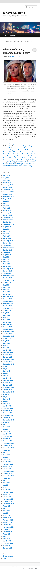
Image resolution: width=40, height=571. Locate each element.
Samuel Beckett (21, 162)
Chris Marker (25, 148)
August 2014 (7, 506)
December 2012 (8, 548)
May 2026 (6, 178)
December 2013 (8, 525)
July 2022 (6, 285)
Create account (8, 556)
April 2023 (6, 264)
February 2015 (8, 492)
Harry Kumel (31, 154)
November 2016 (8, 443)
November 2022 (8, 275)
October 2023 (7, 250)
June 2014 (6, 511)
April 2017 (6, 431)
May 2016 (6, 457)
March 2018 (7, 406)
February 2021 (8, 324)
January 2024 (7, 243)
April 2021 (6, 320)
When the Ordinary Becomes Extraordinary (16, 51)
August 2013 (7, 534)
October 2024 (7, 222)
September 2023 (8, 252)
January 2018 (7, 410)
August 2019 (7, 366)
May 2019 (6, 373)
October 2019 (7, 362)
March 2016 (7, 462)
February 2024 (8, 241)
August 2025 (7, 199)
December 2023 (8, 245)
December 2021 (8, 301)
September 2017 (8, 420)
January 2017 (7, 438)
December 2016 (8, 441)
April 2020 (6, 348)
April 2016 (6, 459)
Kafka (24, 158)
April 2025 (6, 208)
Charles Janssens (14, 148)
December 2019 (8, 357)
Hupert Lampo (17, 156)
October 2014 (7, 501)
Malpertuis (24, 160)
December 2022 (8, 273)
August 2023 (7, 255)
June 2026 (6, 175)
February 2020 (8, 352)
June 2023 (6, 259)
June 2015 (6, 483)
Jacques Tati (7, 158)
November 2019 (8, 359)
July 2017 (6, 424)
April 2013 (6, 539)
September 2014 (8, 504)
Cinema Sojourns (14, 13)
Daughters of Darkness (17, 150)
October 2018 (7, 390)
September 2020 (8, 336)
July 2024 (6, 229)
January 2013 (7, 546)
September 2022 (8, 280)
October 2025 (7, 194)
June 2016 (6, 455)
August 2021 (7, 310)
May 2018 (6, 401)
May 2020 (6, 345)
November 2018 (8, 387)
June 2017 (6, 427)
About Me (13, 35)
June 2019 (6, 371)
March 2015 (7, 490)
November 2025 (8, 192)
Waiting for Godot (22, 164)
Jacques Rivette (27, 156)
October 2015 (7, 473)
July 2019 (6, 369)
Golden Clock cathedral (10, 154)
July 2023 (6, 257)
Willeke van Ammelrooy (14, 166)
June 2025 (6, 203)
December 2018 (8, 385)
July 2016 (6, 452)
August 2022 (7, 282)
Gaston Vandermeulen (27, 152)
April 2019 (6, 376)
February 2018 (8, 408)
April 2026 (6, 180)
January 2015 (7, 494)
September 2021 (8, 308)
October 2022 (7, 278)
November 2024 (8, 220)
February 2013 (8, 543)
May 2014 (6, 513)
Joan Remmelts (17, 158)
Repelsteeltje (11, 162)
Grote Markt (22, 154)
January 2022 (7, 299)
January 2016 (7, 466)
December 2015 (8, 469)
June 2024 (6, 231)
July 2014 (6, 508)
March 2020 (7, 350)
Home (5, 35)
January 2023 (7, 271)
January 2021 (7, 327)
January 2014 (7, 522)
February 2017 (8, 436)
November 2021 (8, 303)
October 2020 (7, 334)
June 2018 (6, 399)
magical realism (15, 160)
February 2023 (8, 269)
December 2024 (8, 217)
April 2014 (6, 515)
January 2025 (7, 215)
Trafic (15, 164)
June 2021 (6, 315)
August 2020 (7, 338)
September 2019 (8, 364)
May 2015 (6, 485)
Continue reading (9, 144)
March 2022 (7, 294)
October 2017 (7, 418)
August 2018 (7, 394)
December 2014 (8, 497)
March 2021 (7, 322)
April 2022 (6, 292)
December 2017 (8, 413)
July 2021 (6, 313)
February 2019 (8, 380)
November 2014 (8, 499)
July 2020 (6, 341)
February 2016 (8, 464)
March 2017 (7, 434)
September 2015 (8, 476)
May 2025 (6, 206)
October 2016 (7, 445)
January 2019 (7, 383)
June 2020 (6, 343)
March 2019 (7, 378)
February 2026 (8, 185)
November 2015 (8, 471)
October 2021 (7, 306)
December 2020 (8, 329)
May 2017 (6, 429)
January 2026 (7, 187)
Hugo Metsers (7, 156)
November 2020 (8, 331)
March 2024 (7, 238)
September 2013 (8, 532)
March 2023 (7, 266)
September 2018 (8, 392)
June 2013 (6, 536)
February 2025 (8, 213)
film (10, 146)
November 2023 (8, 248)
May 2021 (6, 317)
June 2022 (6, 287)
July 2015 (6, 480)
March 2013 (7, 541)
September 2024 (8, 224)
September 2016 (8, 448)
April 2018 (6, 404)
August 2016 (7, 450)
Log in (5, 558)
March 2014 (7, 518)
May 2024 (6, 234)
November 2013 (8, 527)
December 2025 (8, 189)
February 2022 (8, 296)
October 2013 (7, 529)
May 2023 (6, 261)
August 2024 (7, 227)
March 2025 (7, 210)
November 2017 (8, 415)
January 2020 (7, 355)
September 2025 (8, 196)
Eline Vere (16, 152)
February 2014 (8, 520)
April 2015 (6, 487)
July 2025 (6, 201)
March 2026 (7, 182)
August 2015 (7, 478)
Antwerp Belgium (22, 146)
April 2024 (6, 236)
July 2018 (6, 397)
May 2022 (6, 289)
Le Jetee (29, 158)
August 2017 (7, 422)
